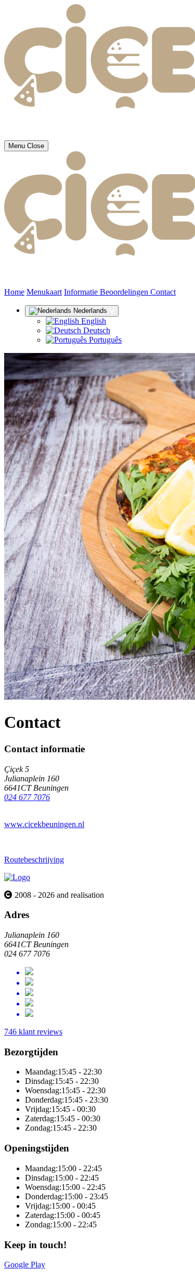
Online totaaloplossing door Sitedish (63, 1273)
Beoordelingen (125, 291)
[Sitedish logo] (17, 877)
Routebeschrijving (34, 859)
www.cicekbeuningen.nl (44, 824)
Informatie (82, 291)
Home (14, 291)
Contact (163, 291)
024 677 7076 (27, 797)
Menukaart (44, 291)
